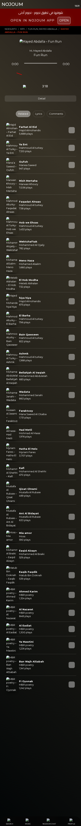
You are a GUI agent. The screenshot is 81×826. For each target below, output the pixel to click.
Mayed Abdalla (42, 50)
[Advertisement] (40, 738)
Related (23, 113)
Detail (41, 98)
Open (64, 20)
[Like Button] (55, 86)
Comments (56, 113)
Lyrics (38, 113)
